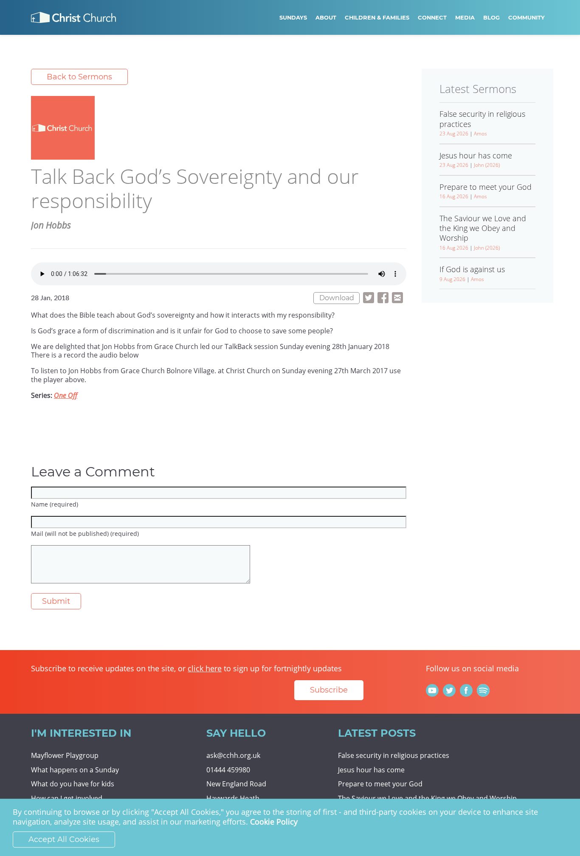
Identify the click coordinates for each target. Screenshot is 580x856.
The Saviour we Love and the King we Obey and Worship (427, 798)
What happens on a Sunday (75, 769)
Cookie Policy (274, 822)
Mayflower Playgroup (65, 755)
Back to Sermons (79, 77)
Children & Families (377, 17)
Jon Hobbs (51, 225)
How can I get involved (66, 798)
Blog (491, 17)
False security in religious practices (393, 755)
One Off (65, 395)
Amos (480, 133)
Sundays (293, 17)
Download (336, 298)
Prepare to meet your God (380, 783)
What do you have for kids (72, 783)
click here (205, 668)
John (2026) (487, 165)
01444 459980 (228, 769)
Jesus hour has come (371, 769)
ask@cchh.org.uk (233, 755)
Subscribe (329, 690)
